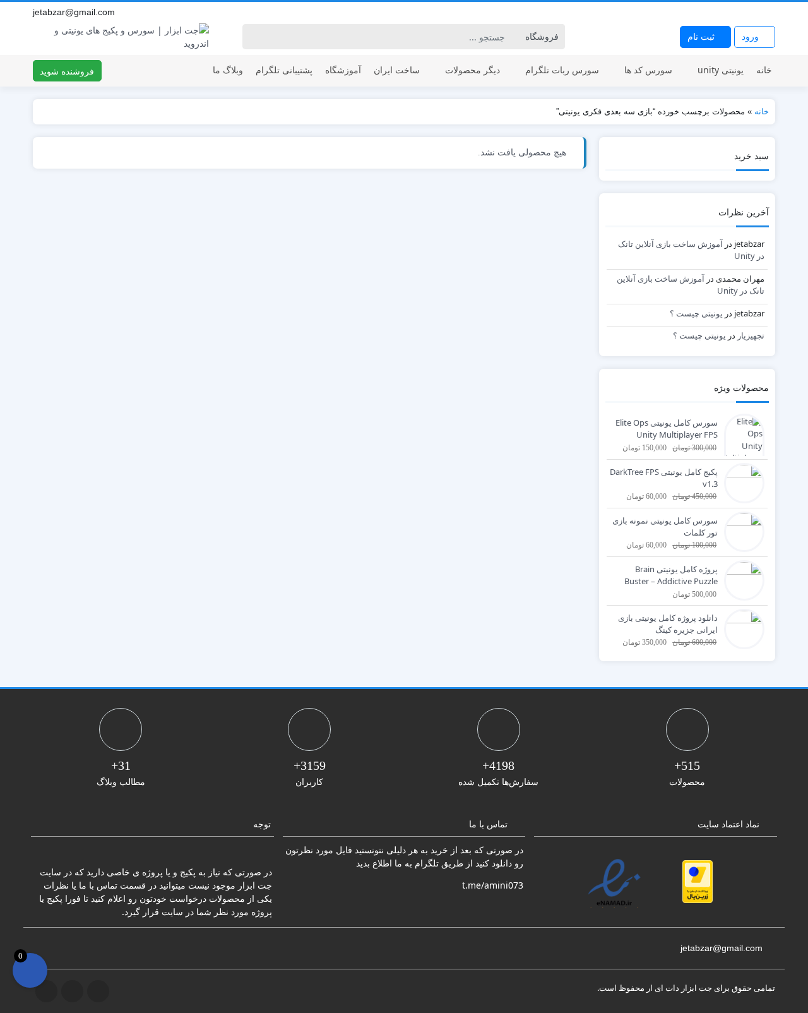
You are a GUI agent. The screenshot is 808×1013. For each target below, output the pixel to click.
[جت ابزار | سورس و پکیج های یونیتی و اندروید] (121, 36)
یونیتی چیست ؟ (696, 313)
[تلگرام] (741, 12)
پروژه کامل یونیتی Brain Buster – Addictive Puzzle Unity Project (671, 576)
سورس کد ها (648, 70)
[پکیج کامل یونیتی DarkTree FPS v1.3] (741, 482)
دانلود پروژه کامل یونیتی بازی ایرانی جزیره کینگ (668, 624)
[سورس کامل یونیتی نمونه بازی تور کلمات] (741, 530)
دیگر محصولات (472, 70)
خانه (764, 70)
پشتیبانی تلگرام (284, 70)
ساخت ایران (397, 70)
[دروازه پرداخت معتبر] (697, 881)
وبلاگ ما (228, 70)
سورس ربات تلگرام (562, 70)
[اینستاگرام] (755, 12)
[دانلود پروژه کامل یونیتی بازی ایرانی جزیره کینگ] (741, 627)
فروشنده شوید (67, 71)
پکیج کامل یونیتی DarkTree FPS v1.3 (664, 478)
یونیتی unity (721, 70)
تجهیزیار (750, 335)
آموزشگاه (343, 70)
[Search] (254, 36)
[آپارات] (769, 12)
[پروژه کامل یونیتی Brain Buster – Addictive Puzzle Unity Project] (741, 579)
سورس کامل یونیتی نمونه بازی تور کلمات (665, 527)
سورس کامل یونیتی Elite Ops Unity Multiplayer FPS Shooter (666, 429)
